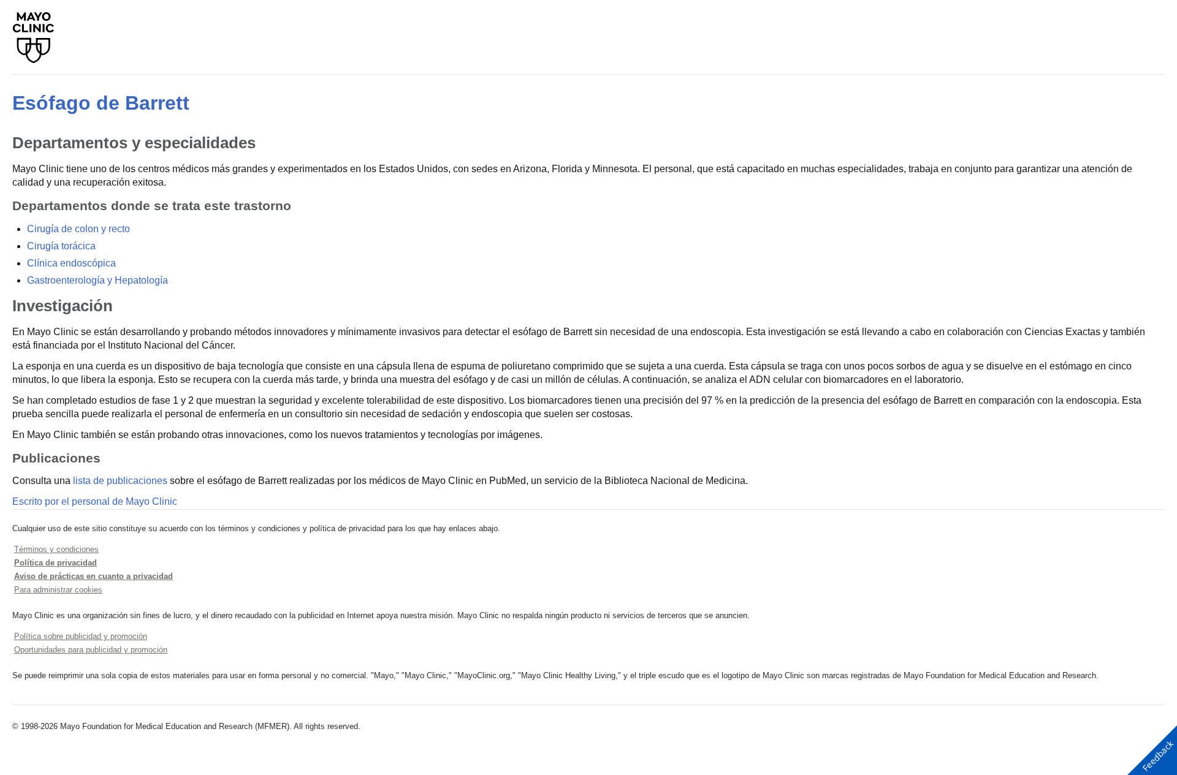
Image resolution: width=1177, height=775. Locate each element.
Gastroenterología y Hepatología (97, 280)
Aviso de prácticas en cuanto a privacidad (93, 576)
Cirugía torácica (61, 246)
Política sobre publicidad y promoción (80, 636)
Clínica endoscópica (71, 263)
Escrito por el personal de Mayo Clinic (94, 501)
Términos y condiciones (56, 549)
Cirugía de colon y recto (78, 229)
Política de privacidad (55, 562)
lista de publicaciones (120, 480)
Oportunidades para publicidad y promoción (90, 649)
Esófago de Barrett (100, 103)
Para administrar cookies (58, 589)
